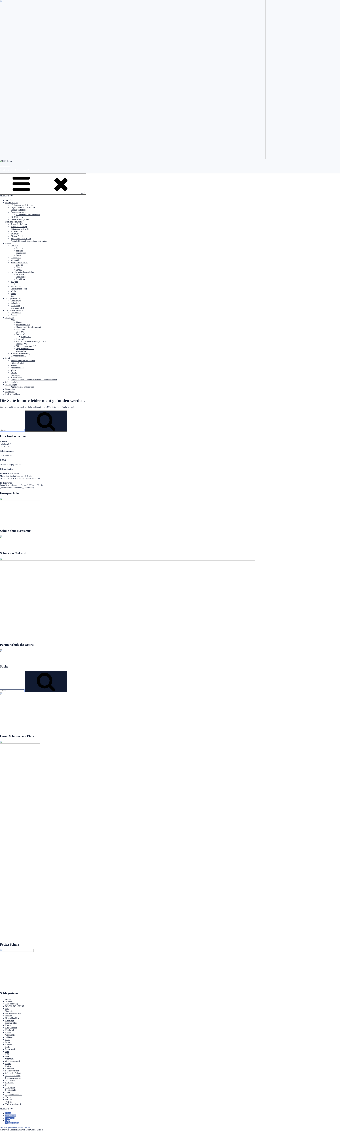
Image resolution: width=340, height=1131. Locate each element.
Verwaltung (15, 305)
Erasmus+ (15, 234)
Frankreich (9, 1030)
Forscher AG (21, 344)
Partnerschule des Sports (21, 238)
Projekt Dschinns (12, 394)
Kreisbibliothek (17, 368)
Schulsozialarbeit (12, 382)
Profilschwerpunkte (13, 222)
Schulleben (10, 1080)
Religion (14, 281)
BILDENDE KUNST (14, 1006)
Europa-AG (26, 336)
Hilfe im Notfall (17, 363)
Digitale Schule (17, 236)
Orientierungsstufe (18, 212)
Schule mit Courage (19, 226)
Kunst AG (20, 339)
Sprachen (14, 246)
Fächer (8, 243)
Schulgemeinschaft (13, 298)
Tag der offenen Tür (13, 1095)
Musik (13, 291)
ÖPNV (14, 372)
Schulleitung (16, 301)
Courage (8, 1011)
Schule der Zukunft (19, 224)
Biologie (19, 265)
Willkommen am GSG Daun (23, 205)
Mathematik (16, 258)
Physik (19, 269)
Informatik (15, 260)
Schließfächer (16, 377)
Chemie (19, 267)
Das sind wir (16, 313)
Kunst (13, 293)
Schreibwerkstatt (12, 1071)
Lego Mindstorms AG (25, 348)
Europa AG (21, 334)
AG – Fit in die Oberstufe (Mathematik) (32, 341)
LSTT (7, 1047)
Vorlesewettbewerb (13, 1104)
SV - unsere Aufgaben (14, 310)
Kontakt (14, 365)
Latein (18, 255)
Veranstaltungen (12, 1123)
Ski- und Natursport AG (26, 346)
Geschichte (20, 279)
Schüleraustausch (23, 325)
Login (7, 1120)
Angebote (9, 317)
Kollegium (15, 303)
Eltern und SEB (17, 308)
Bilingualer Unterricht (20, 229)
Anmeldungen (11, 384)
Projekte (14, 315)
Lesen (7, 1042)
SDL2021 (9, 1083)
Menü (83, 193)
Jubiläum (9, 1037)
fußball (8, 1032)
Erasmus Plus (11, 1023)
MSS (7, 1054)
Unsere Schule (11, 203)
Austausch (9, 1001)
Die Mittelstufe (17, 217)
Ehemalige (9, 1020)
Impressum (9, 392)
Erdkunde (20, 274)
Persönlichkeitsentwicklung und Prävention (29, 241)
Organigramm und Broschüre (23, 207)
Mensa (13, 370)
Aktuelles (9, 200)
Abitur (8, 999)
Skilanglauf (10, 1087)
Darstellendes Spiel (19, 289)
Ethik (13, 284)
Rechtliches (15, 375)
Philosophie (15, 286)
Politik (8, 1063)
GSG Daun (5, 165)
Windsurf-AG (21, 351)
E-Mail (8, 1113)
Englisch (19, 250)
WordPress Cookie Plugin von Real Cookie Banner (21, 1130)
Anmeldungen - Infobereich (22, 387)
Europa (8, 1025)
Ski (6, 1085)
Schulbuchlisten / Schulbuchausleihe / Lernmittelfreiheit (34, 380)
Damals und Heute (18, 210)
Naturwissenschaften (19, 262)
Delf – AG (20, 329)
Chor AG (20, 332)
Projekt (8, 1066)
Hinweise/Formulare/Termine (23, 360)
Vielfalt (8, 1102)
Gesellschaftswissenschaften (22, 272)
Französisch (21, 253)
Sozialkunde (21, 277)
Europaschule (16, 231)
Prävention (9, 1068)
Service (8, 358)
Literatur (8, 1044)
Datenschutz (10, 389)
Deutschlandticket (12, 1018)
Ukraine (8, 1099)
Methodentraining (18, 356)
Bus (7, 1008)
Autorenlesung (11, 1004)
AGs (13, 320)
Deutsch (19, 248)
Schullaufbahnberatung (20, 353)
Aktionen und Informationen (28, 214)
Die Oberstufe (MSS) (20, 219)
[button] (6, 196)
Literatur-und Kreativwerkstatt (28, 327)
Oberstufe (9, 1059)
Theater (19, 322)
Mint (7, 1051)
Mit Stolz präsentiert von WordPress (15, 1127)
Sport (13, 296)
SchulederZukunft (12, 1075)
